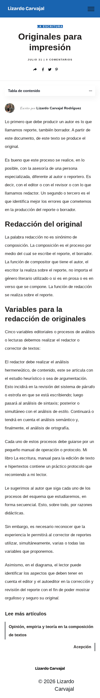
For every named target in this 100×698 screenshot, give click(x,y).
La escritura (50, 26)
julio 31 (36, 59)
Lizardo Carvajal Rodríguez (58, 108)
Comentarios (59, 59)
